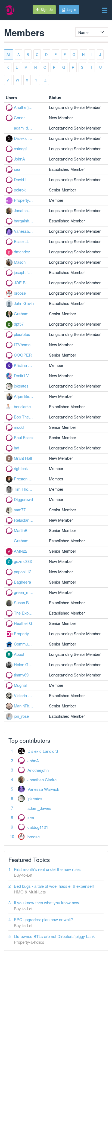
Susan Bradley (24, 602)
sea (17, 169)
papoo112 (22, 571)
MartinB (20, 530)
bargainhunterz (24, 220)
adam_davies (24, 128)
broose (20, 293)
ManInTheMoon (24, 706)
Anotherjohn (24, 107)
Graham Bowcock (24, 313)
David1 (20, 179)
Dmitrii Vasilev (24, 375)
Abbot (19, 654)
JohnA (19, 159)
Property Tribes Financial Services (24, 633)
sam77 (20, 509)
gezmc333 (23, 561)
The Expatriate (24, 613)
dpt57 (19, 324)
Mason (20, 262)
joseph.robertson (24, 272)
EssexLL (21, 241)
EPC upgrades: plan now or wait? (43, 919)
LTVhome (22, 344)
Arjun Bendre (24, 396)
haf (16, 448)
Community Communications (24, 644)
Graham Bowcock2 (24, 540)
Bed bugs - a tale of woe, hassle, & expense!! (54, 886)
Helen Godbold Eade (24, 664)
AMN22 (20, 551)
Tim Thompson (24, 489)
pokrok (20, 190)
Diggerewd (23, 499)
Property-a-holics (29, 942)
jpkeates (21, 386)
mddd (19, 427)
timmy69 (21, 675)
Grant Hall (23, 458)
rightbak (21, 468)
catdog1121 (24, 148)
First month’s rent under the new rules (47, 869)
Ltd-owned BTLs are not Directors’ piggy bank (54, 936)
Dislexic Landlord (24, 138)
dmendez (22, 251)
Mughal (20, 685)
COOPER (23, 355)
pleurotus (22, 334)
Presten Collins (24, 478)
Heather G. (24, 623)
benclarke (22, 406)
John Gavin (24, 303)
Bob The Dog (24, 417)
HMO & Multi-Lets (30, 892)
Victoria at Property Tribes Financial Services (24, 695)
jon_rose (21, 716)
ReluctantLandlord (24, 520)
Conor (19, 117)
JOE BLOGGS (24, 282)
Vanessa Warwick (24, 231)
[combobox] (91, 32)
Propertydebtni (24, 200)
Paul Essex (24, 437)
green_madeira (24, 592)
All (9, 54)
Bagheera (22, 582)
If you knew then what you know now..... (49, 902)
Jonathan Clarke (24, 210)
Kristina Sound (24, 365)
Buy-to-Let (23, 875)
